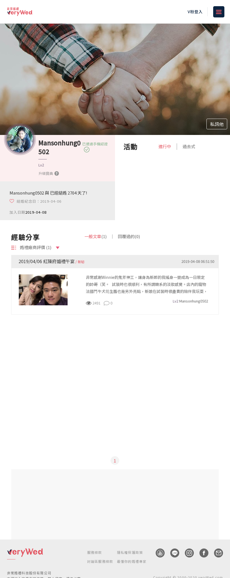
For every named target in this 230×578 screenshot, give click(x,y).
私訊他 (217, 124)
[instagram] (186, 552)
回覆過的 (129, 236)
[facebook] (201, 552)
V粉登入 (195, 11)
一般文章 (95, 236)
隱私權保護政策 (130, 552)
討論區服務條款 (100, 561)
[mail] (215, 552)
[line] (172, 552)
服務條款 (94, 552)
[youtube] (157, 552)
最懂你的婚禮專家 (132, 561)
